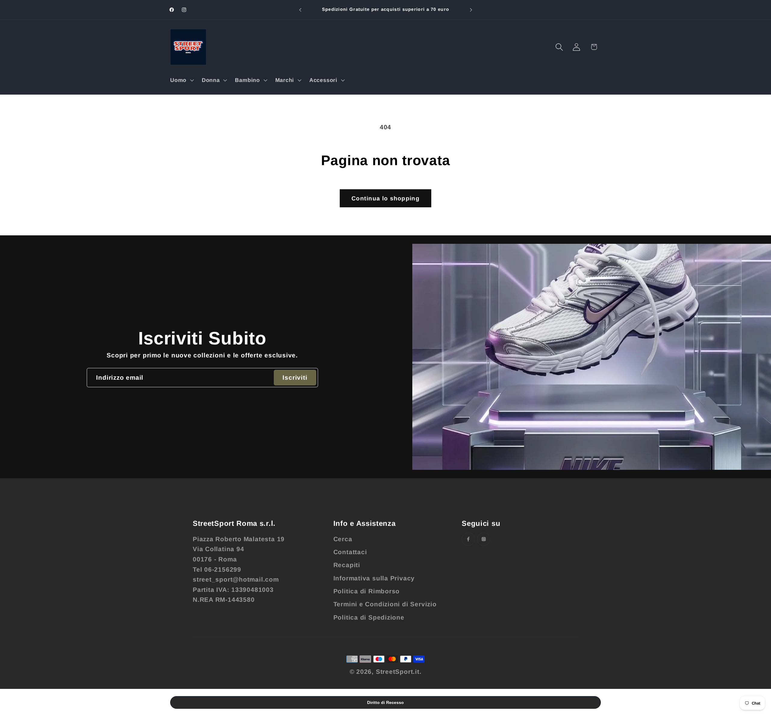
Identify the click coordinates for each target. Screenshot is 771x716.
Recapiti (346, 564)
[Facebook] (468, 539)
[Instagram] (483, 539)
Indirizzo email (119, 377)
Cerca (342, 538)
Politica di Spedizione (368, 617)
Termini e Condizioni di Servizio (385, 604)
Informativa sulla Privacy (374, 578)
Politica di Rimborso (366, 591)
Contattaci (350, 551)
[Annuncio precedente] (300, 9)
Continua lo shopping (385, 198)
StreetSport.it (398, 671)
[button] (181, 80)
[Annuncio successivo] (471, 9)
